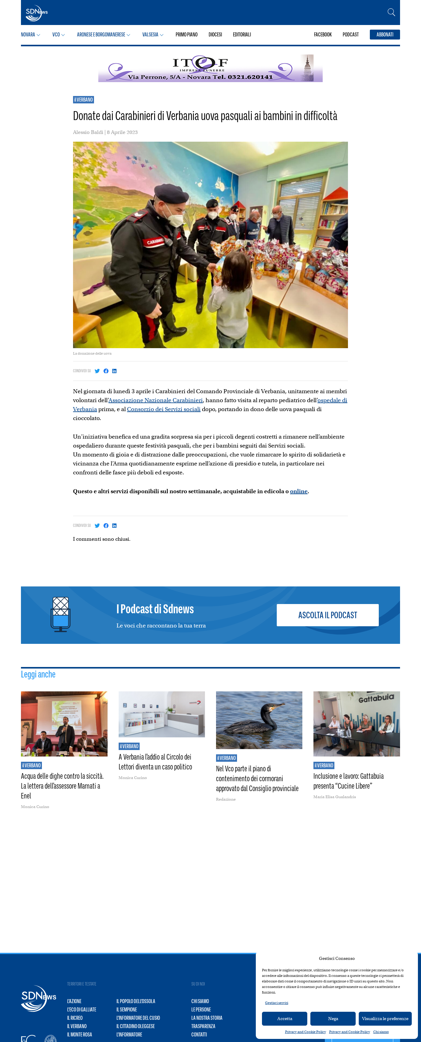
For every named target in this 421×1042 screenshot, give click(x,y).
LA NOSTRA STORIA (207, 1018)
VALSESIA (150, 34)
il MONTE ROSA (79, 1035)
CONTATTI (199, 1035)
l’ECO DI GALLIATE (81, 1010)
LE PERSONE (201, 1010)
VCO (56, 34)
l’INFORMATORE (129, 1035)
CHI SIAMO (200, 1001)
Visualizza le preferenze (385, 1018)
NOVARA (28, 34)
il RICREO (75, 1018)
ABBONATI (385, 34)
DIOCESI (215, 34)
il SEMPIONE (126, 1010)
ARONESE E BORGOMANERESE (101, 34)
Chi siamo (381, 1032)
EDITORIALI (242, 34)
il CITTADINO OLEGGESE (135, 1026)
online (299, 491)
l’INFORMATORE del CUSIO (138, 1018)
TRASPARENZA (203, 1026)
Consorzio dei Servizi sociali (164, 409)
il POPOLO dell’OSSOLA (135, 1001)
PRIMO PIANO (187, 34)
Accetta (284, 1018)
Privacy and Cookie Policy (305, 1032)
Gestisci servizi (276, 1003)
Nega (333, 1018)
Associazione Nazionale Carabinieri (155, 400)
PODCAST (351, 34)
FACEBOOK (323, 34)
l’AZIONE (74, 1001)
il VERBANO (83, 100)
